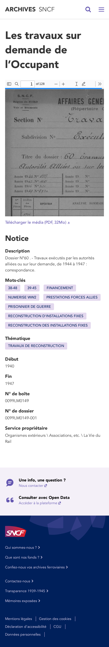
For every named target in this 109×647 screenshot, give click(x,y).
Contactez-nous (17, 581)
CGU (57, 627)
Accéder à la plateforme (38, 503)
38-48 (12, 288)
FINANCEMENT (60, 288)
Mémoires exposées (21, 601)
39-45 (32, 288)
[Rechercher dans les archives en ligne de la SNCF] (88, 9)
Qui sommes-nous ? (21, 547)
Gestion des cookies (55, 619)
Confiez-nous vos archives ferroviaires (35, 567)
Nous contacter (31, 485)
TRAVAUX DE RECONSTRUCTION (36, 346)
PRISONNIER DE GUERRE (29, 307)
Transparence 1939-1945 (25, 591)
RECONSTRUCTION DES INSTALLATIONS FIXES (48, 325)
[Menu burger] (101, 9)
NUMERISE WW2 (22, 297)
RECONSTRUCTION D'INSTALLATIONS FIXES (45, 316)
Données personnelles (23, 634)
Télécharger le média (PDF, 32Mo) (35, 222)
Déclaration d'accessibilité (25, 627)
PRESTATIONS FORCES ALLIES (72, 297)
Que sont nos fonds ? (22, 557)
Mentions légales (18, 619)
